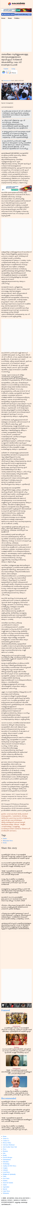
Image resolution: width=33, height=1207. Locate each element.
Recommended (8, 1098)
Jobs (4, 1153)
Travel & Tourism (8, 1183)
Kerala (5, 843)
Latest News (6, 1191)
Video (4, 1176)
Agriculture (6, 1187)
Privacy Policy (7, 1143)
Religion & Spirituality (9, 1174)
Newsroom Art (7, 80)
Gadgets (5, 1168)
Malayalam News (8, 841)
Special (5, 1189)
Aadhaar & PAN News (9, 1166)
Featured (5, 1010)
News (10, 18)
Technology (6, 1164)
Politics (16, 18)
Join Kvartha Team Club (10, 1147)
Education (6, 1162)
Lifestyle (5, 1170)
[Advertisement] (16, 35)
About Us (5, 1139)
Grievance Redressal (8, 1145)
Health (5, 1155)
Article (5, 1185)
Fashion (5, 1181)
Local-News (6, 1172)
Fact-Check (6, 1178)
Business (5, 1151)
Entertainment (7, 1160)
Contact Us (6, 1141)
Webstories (6, 1193)
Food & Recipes (7, 1157)
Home (3, 18)
